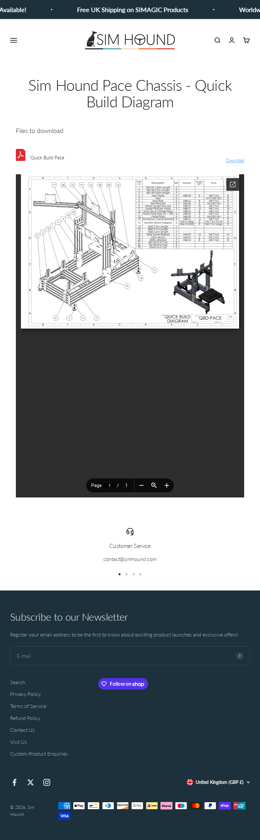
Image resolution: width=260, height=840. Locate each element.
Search (17, 682)
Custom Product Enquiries (39, 753)
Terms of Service (28, 706)
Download (235, 160)
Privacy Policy (25, 694)
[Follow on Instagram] (46, 782)
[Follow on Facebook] (14, 782)
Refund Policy (25, 718)
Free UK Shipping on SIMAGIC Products (128, 9)
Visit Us (18, 742)
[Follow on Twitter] (30, 782)
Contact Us (22, 730)
